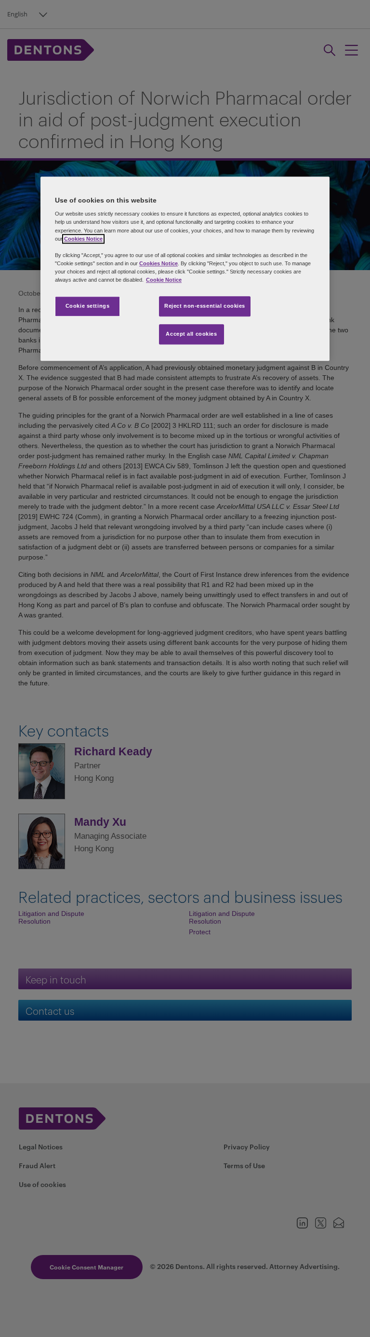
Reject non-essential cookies (204, 306)
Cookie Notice (164, 280)
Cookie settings (88, 306)
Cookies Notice (83, 239)
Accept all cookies (191, 334)
